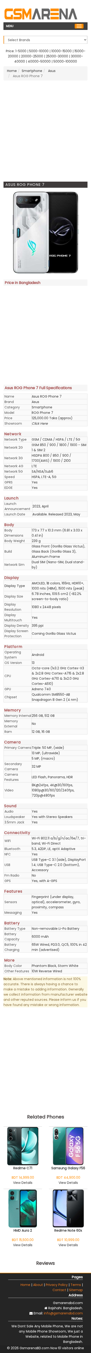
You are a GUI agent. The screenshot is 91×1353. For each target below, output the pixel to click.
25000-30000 (57, 56)
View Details (22, 1182)
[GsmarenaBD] (41, 13)
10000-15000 (61, 51)
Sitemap (76, 1290)
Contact (59, 1290)
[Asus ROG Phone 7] (46, 232)
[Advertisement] (45, 131)
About (38, 1284)
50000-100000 (65, 61)
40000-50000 (39, 61)
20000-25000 (32, 56)
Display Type (14, 585)
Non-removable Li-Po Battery (55, 928)
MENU (10, 25)
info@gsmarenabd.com (63, 1313)
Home (12, 70)
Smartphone (32, 70)
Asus (51, 70)
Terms (75, 1284)
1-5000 (20, 51)
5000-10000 (39, 51)
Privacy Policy (57, 1284)
